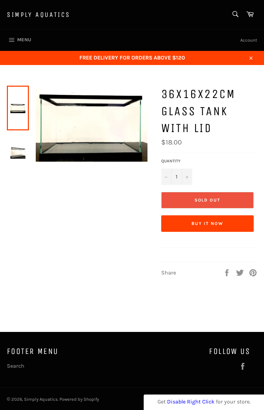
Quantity (170, 161)
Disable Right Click (190, 401)
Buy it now (207, 223)
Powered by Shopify (79, 399)
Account (248, 40)
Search (15, 366)
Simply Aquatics (38, 15)
